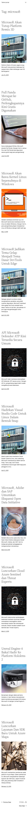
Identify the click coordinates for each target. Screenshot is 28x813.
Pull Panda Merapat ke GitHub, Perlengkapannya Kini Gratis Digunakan (12, 101)
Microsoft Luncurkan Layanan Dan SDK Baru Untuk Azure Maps (13, 729)
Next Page (23, 805)
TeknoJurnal (5, 2)
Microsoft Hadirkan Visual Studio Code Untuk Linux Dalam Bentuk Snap (13, 413)
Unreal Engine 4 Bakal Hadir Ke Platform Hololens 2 (13, 654)
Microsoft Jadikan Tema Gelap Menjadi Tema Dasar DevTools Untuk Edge (13, 256)
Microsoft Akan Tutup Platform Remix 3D (11, 25)
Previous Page (6, 802)
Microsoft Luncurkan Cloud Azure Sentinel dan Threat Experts (13, 574)
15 (26, 802)
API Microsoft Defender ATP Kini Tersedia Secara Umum (13, 338)
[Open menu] (26, 2)
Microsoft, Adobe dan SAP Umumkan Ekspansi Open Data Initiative (12, 495)
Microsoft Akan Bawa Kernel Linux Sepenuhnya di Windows (14, 179)
